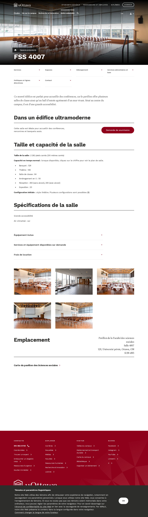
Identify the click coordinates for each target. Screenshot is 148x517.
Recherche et (55, 467)
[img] (22, 5)
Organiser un (87, 466)
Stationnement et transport (88, 451)
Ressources (23, 466)
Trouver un (21, 454)
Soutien (21, 470)
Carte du (84, 457)
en (122, 13)
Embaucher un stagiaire (23, 460)
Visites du (84, 446)
